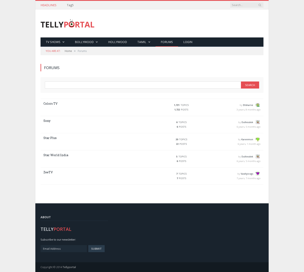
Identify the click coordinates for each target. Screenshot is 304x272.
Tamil (141, 42)
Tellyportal (69, 267)
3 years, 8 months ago (249, 109)
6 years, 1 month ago (249, 143)
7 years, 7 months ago (249, 178)
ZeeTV (48, 172)
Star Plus (50, 138)
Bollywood (84, 42)
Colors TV (50, 103)
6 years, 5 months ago (249, 126)
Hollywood (117, 42)
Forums (167, 42)
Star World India (55, 155)
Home (68, 51)
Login (187, 42)
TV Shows (53, 42)
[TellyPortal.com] (68, 23)
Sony (46, 121)
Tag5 (70, 5)
